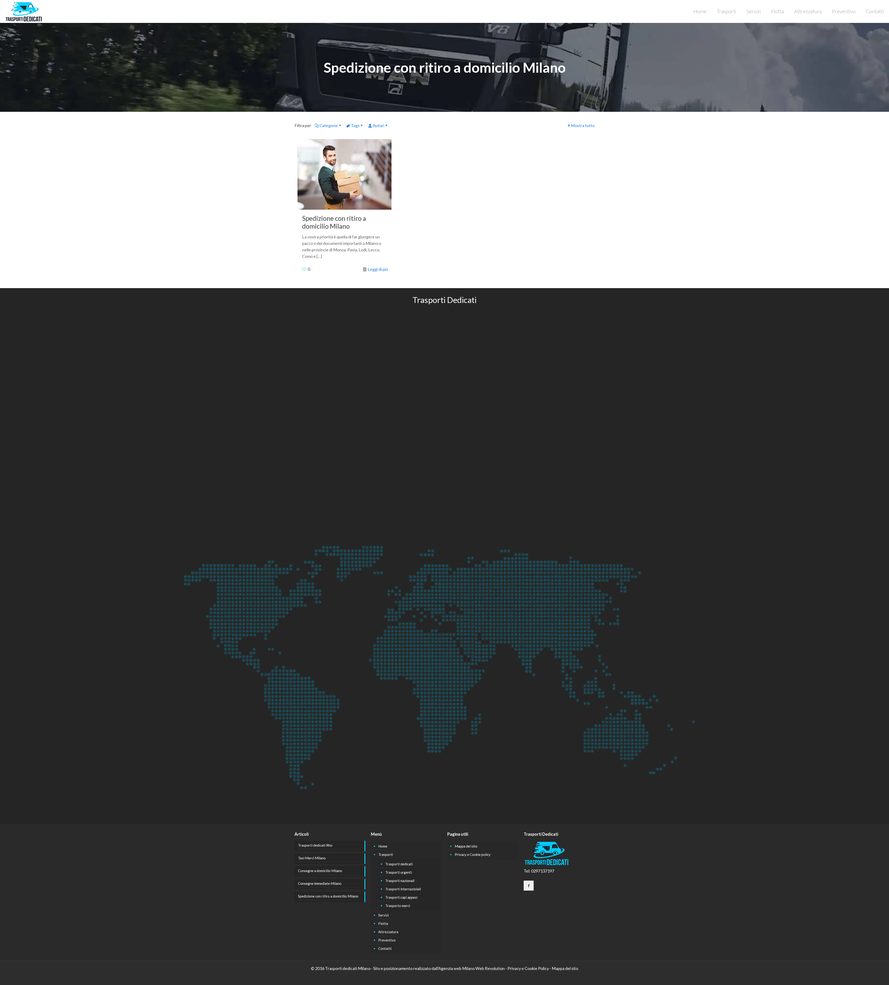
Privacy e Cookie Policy (528, 968)
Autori (378, 125)
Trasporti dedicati (399, 864)
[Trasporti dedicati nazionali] (24, 11)
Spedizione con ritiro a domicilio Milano (334, 222)
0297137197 (542, 870)
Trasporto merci (397, 906)
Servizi (383, 915)
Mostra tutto (583, 125)
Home (382, 846)
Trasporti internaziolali (403, 889)
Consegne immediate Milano (319, 883)
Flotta (383, 923)
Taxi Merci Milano (312, 858)
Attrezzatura (388, 932)
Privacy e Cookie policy (473, 854)
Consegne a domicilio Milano (320, 871)
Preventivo (387, 940)
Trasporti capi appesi (401, 897)
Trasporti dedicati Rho (315, 845)
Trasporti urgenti (398, 872)
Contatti (384, 948)
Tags (355, 125)
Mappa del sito (466, 846)
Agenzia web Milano (456, 968)
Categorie (328, 125)
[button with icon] (529, 886)
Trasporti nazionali (399, 881)
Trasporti (385, 854)
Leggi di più (378, 269)
